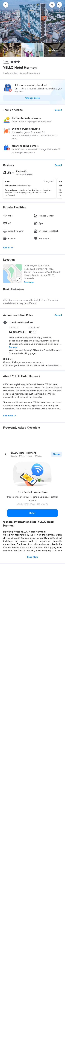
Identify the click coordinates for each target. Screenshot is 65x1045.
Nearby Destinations (13, 289)
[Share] (59, 5)
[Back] (5, 5)
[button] (12, 273)
